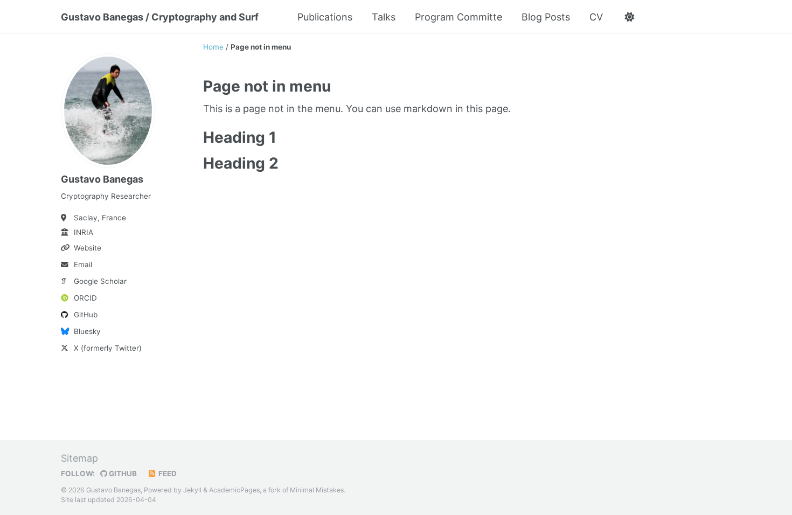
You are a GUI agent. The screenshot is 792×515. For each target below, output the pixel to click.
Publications (324, 17)
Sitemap (79, 458)
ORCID (85, 298)
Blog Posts (546, 17)
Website (87, 247)
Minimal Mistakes (317, 490)
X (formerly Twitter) (108, 348)
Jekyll (192, 490)
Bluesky (87, 331)
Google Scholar (100, 281)
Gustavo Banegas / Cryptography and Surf (160, 17)
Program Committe (458, 17)
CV (596, 17)
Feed (167, 473)
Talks (383, 17)
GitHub (86, 314)
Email (83, 264)
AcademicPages (234, 490)
